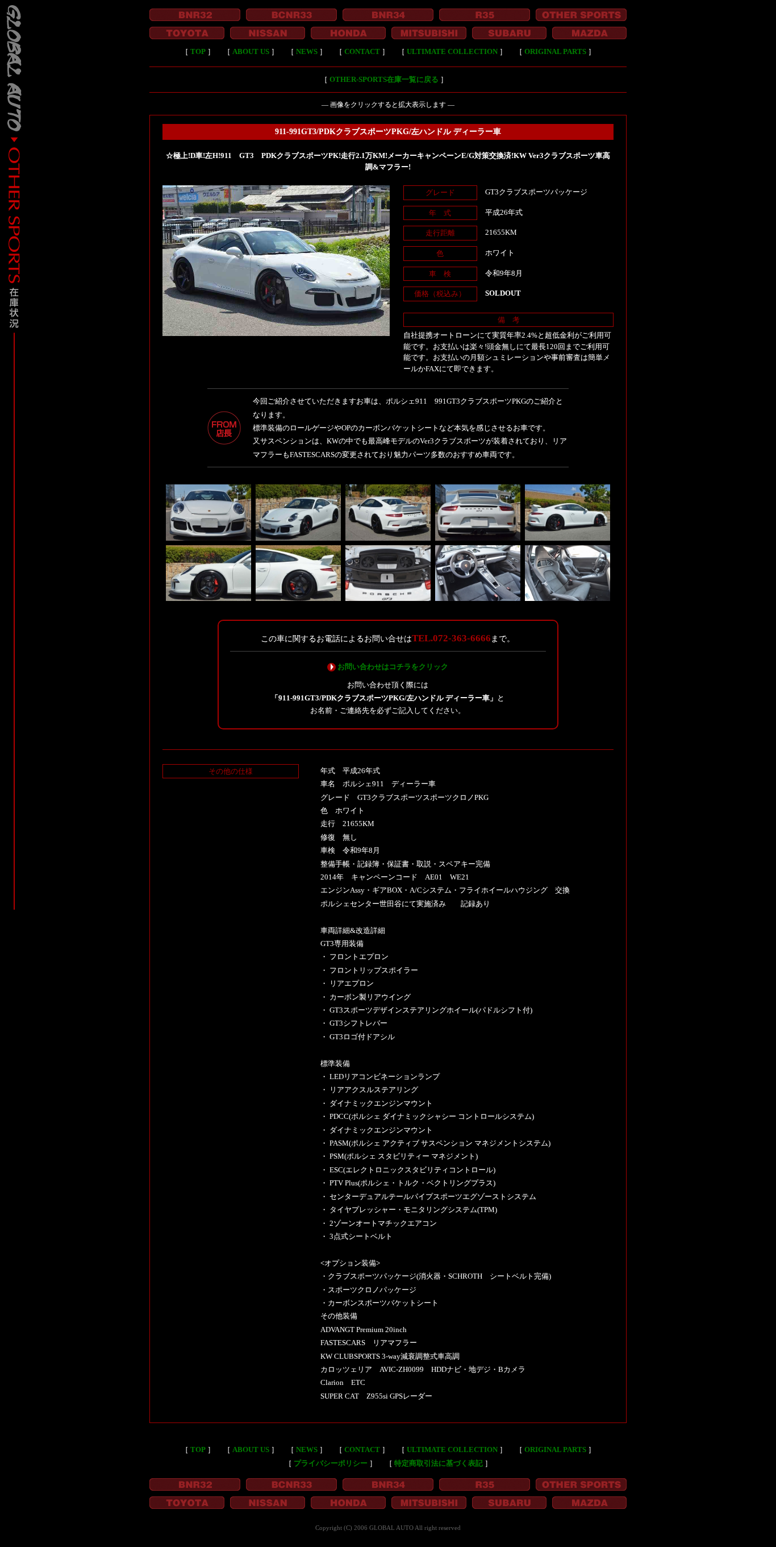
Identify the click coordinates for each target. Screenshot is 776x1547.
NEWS (307, 51)
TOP (198, 51)
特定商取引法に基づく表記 (438, 1463)
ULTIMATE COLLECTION (452, 51)
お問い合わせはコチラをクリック (392, 666)
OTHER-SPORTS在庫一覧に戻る (384, 79)
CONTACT (362, 51)
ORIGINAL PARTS (555, 51)
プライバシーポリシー (331, 1463)
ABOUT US (250, 51)
